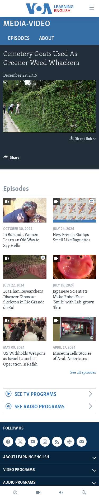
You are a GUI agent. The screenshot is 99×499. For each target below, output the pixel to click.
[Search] (84, 492)
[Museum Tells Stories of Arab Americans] (74, 329)
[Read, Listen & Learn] (15, 492)
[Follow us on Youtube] (33, 442)
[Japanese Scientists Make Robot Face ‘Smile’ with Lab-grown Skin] (74, 267)
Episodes (19, 38)
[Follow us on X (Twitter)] (20, 442)
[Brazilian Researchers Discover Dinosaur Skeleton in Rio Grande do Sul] (24, 267)
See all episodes (83, 373)
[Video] (38, 492)
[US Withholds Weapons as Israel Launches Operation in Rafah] (24, 329)
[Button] (11, 159)
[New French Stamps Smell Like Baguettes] (74, 210)
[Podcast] (69, 442)
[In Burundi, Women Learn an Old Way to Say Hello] (24, 210)
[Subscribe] (82, 442)
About (46, 38)
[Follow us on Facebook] (8, 442)
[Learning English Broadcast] (61, 492)
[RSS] (57, 442)
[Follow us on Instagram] (45, 442)
